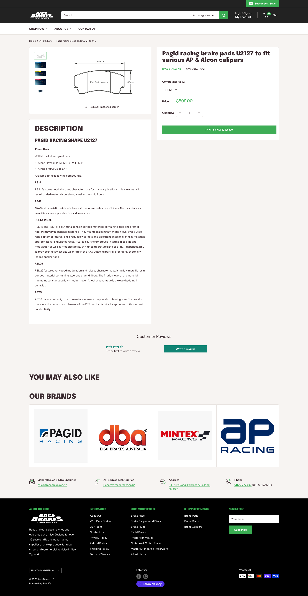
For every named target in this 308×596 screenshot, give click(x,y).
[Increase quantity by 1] (199, 112)
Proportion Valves (142, 537)
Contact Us (87, 28)
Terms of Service (100, 554)
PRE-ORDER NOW (219, 130)
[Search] (223, 15)
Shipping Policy (99, 548)
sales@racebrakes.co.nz (52, 485)
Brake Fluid (138, 526)
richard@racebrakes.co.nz (119, 485)
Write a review (185, 349)
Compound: (173, 81)
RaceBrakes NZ (171, 68)
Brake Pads (138, 515)
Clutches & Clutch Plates (146, 543)
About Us (61, 28)
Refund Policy (98, 543)
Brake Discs (191, 521)
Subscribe (240, 529)
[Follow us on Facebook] (138, 576)
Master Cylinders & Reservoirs (149, 548)
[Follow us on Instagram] (145, 576)
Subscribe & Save (265, 3)
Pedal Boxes (138, 532)
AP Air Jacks (138, 554)
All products (45, 40)
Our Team (96, 526)
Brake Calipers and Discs (146, 521)
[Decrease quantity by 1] (180, 112)
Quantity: (168, 112)
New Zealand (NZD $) (42, 570)
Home (32, 40)
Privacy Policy (98, 537)
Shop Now (36, 28)
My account (243, 17)
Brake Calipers (193, 526)
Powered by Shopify (40, 583)
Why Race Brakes (100, 521)
